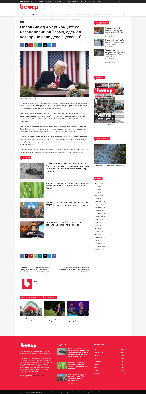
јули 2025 (98, 222)
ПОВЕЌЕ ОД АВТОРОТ (47, 297)
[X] (125, 1)
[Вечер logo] (36, 7)
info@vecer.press (38, 376)
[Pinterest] (31, 45)
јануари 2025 (99, 240)
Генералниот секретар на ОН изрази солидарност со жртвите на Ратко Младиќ (78, 320)
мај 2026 (98, 193)
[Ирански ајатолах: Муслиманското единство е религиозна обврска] (31, 308)
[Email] (45, 45)
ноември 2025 (100, 211)
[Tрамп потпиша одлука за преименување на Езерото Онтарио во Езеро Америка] (54, 308)
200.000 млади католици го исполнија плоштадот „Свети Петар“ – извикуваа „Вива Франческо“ (73, 270)
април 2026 (99, 196)
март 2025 (98, 234)
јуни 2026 (98, 190)
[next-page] (24, 326)
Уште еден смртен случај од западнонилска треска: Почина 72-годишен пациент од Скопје (67, 185)
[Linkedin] (40, 45)
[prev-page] (21, 326)
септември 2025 (100, 217)
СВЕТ (26, 19)
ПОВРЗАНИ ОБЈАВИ (28, 297)
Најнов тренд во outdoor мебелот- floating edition (110, 165)
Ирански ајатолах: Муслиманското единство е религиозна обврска (29, 320)
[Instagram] (122, 1)
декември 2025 (100, 208)
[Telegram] (49, 45)
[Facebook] (119, 1)
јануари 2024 (99, 249)
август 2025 (99, 219)
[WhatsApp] (36, 45)
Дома (21, 19)
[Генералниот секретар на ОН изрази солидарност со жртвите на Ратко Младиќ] (78, 308)
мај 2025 (98, 228)
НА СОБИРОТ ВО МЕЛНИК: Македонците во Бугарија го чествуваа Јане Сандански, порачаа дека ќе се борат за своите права (35, 270)
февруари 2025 (100, 237)
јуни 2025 (98, 225)
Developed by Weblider (119, 392)
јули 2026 (98, 187)
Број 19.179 (110, 124)
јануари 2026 (99, 205)
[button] (123, 14)
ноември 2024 (100, 246)
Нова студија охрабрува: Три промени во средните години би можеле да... (115, 42)
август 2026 (99, 184)
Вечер (29, 41)
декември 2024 (100, 243)
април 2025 (99, 231)
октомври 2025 (100, 214)
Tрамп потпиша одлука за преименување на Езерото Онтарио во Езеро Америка (52, 320)
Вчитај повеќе (109, 62)
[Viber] (54, 45)
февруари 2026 (100, 202)
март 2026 (98, 199)
